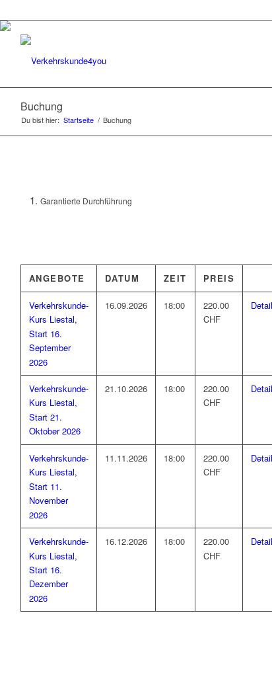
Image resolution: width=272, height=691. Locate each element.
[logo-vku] (112, 60)
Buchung (41, 106)
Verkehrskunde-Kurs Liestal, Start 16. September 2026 (58, 333)
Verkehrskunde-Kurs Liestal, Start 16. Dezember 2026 (58, 569)
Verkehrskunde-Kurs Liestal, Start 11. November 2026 (58, 486)
